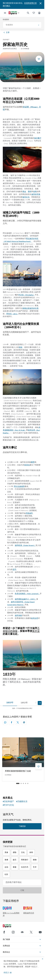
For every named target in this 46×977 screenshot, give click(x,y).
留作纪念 (26, 197)
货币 (14, 569)
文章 (7, 32)
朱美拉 (27, 465)
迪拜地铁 (18, 615)
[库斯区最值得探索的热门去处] (23, 752)
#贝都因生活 (21, 801)
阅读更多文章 (22, 788)
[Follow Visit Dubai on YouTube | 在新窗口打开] (40, 932)
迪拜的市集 (35, 194)
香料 (29, 191)
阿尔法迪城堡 (19, 486)
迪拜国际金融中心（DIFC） (25, 599)
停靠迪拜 (29, 513)
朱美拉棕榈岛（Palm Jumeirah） (27, 593)
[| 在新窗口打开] (13, 932)
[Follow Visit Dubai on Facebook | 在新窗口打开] (4, 932)
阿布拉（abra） (12, 313)
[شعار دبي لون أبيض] (9, 926)
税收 (20, 347)
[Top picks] (34, 13)
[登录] (39, 13)
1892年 (24, 702)
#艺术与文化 (8, 805)
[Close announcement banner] (41, 3)
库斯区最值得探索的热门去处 (18, 771)
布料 (35, 191)
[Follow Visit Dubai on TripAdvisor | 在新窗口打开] (22, 932)
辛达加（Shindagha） (26, 294)
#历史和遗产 (8, 801)
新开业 (36, 631)
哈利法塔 (34, 618)
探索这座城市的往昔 (30, 308)
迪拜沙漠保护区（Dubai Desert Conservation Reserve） (21, 603)
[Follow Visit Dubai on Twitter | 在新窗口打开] (31, 932)
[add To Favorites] (39, 59)
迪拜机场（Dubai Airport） (25, 545)
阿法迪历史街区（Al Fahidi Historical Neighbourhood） (20, 240)
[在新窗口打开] (11, 722)
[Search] (28, 13)
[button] (8, 972)
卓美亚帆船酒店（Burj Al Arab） (21, 429)
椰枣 (32, 462)
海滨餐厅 (37, 138)
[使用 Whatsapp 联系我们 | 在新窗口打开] (5, 722)
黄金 (24, 191)
